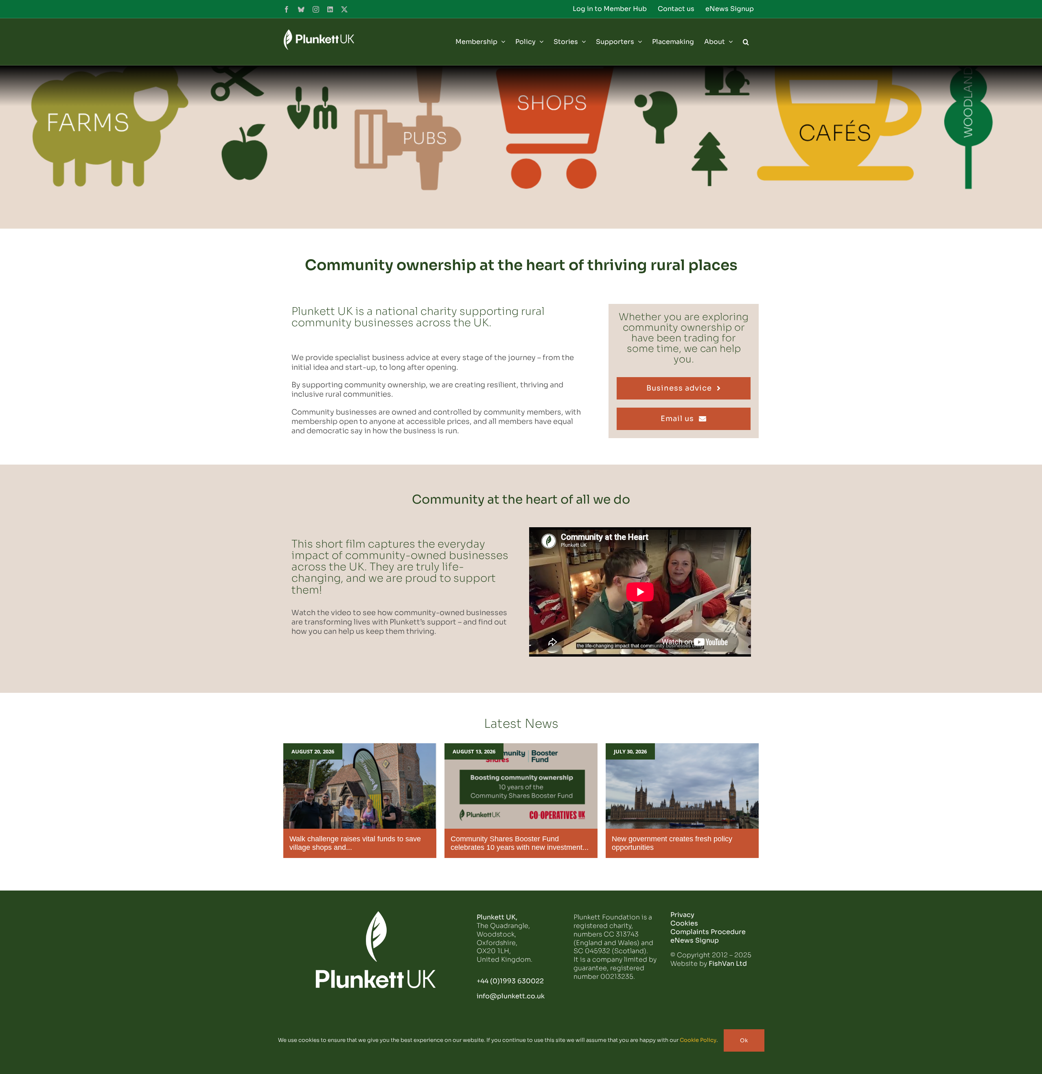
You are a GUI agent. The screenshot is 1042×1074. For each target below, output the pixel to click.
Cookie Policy (698, 1040)
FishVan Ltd (728, 963)
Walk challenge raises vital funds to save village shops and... (355, 843)
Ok (744, 1040)
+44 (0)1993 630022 (510, 981)
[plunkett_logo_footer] (376, 914)
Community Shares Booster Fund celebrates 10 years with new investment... (520, 843)
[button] (746, 41)
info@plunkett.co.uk (511, 996)
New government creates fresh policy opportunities (672, 843)
